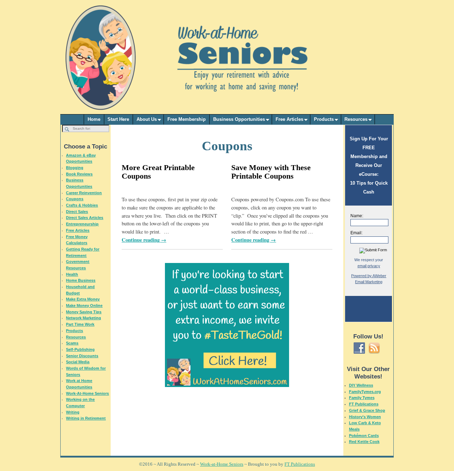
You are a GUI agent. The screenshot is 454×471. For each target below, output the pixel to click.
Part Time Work (80, 324)
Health (72, 274)
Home (94, 119)
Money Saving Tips (83, 312)
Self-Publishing (80, 349)
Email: (356, 232)
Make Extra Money (83, 299)
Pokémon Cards (364, 435)
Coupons (74, 199)
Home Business (80, 280)
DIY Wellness (361, 385)
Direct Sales (77, 211)
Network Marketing (83, 318)
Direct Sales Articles (84, 217)
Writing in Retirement (86, 418)
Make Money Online (84, 305)
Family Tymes (362, 398)
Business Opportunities (239, 119)
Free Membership (186, 119)
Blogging (74, 168)
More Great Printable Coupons (158, 171)
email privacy (369, 266)
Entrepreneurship (82, 224)
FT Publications (363, 404)
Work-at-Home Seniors (221, 464)
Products (324, 119)
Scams (72, 343)
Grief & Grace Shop (367, 410)
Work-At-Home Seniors (87, 393)
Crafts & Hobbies (82, 205)
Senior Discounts (82, 356)
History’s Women (365, 417)
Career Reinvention (84, 193)
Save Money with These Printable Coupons (271, 171)
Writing (72, 412)
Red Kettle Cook (364, 441)
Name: (356, 215)
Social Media (77, 362)
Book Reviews (79, 174)
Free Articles (289, 119)
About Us (147, 119)
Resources (355, 119)
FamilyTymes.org (365, 391)
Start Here (118, 119)
